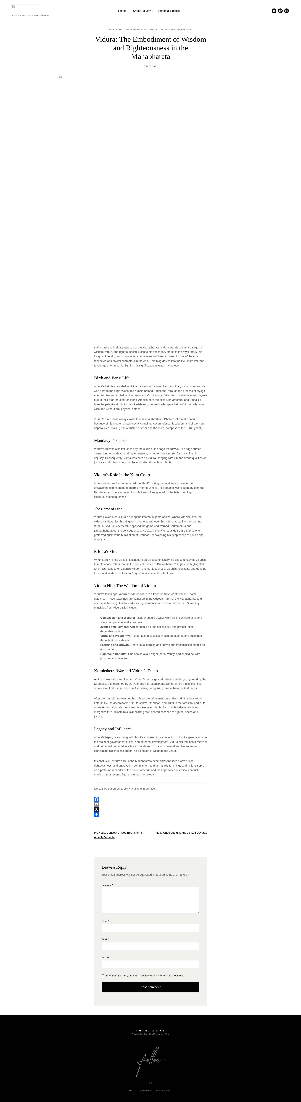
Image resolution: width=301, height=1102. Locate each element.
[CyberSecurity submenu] (152, 11)
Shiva (167, 29)
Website (105, 957)
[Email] (150, 804)
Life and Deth (122, 29)
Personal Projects (169, 10)
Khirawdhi (150, 1030)
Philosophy (149, 29)
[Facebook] (150, 799)
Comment (107, 885)
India (111, 29)
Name (105, 921)
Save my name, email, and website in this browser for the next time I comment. (145, 975)
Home (122, 10)
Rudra (159, 29)
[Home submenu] (127, 11)
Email (105, 939)
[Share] (150, 814)
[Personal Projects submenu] (182, 11)
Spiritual (175, 29)
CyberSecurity (142, 10)
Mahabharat (136, 29)
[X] (150, 809)
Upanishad (186, 29)
